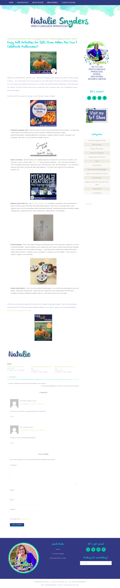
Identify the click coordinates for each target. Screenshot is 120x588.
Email (12, 499)
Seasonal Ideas (70, 39)
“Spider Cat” (35, 162)
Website (12, 509)
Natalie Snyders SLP (60, 22)
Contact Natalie (58, 553)
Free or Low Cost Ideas (96, 153)
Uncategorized (97, 193)
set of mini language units (39, 203)
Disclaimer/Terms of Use (58, 558)
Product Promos (49, 39)
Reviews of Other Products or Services (97, 173)
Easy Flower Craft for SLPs (15, 366)
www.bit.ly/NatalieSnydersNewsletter (18, 310)
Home (58, 549)
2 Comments (11, 377)
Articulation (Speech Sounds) (96, 140)
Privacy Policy (24, 519)
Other (97, 161)
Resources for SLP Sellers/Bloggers (97, 169)
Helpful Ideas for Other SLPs (22, 39)
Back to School (97, 144)
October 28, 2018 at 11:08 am (32, 430)
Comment (13, 465)
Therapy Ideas (97, 189)
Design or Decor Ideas (97, 148)
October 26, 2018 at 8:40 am (32, 404)
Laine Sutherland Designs (68, 585)
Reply (12, 416)
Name (12, 490)
